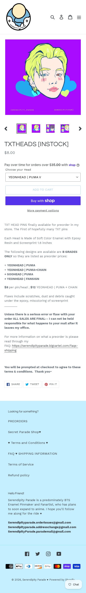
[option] (21, 129)
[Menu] (79, 17)
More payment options (43, 210)
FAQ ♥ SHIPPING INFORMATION (32, 453)
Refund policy (19, 475)
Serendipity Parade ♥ (35, 579)
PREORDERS (17, 421)
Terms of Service (21, 464)
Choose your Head (18, 169)
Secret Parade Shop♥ (24, 432)
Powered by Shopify (62, 579)
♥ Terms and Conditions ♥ (28, 443)
